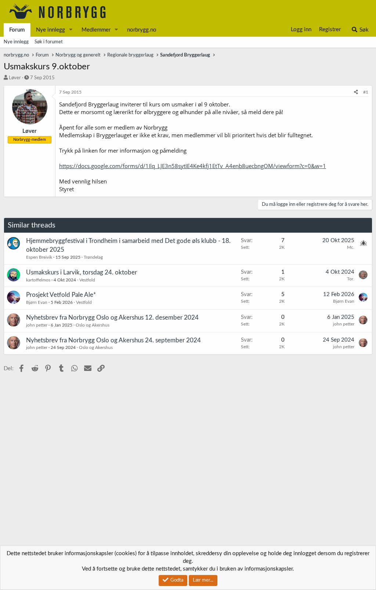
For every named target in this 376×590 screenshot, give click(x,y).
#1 (365, 92)
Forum (17, 30)
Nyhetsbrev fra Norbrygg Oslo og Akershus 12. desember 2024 (112, 317)
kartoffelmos (38, 280)
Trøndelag (93, 257)
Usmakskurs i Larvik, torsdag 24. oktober (81, 272)
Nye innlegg (50, 30)
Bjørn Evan (36, 302)
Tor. (350, 279)
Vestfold (87, 280)
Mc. (350, 247)
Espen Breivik (39, 257)
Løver (15, 78)
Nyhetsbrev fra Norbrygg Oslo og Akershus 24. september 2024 (113, 340)
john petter (36, 325)
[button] (71, 30)
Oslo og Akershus (92, 325)
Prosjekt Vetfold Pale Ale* (61, 295)
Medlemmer (96, 30)
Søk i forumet (49, 42)
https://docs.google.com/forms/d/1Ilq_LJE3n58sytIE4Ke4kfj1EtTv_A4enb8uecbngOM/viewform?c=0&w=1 (192, 166)
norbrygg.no (141, 30)
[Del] (356, 92)
